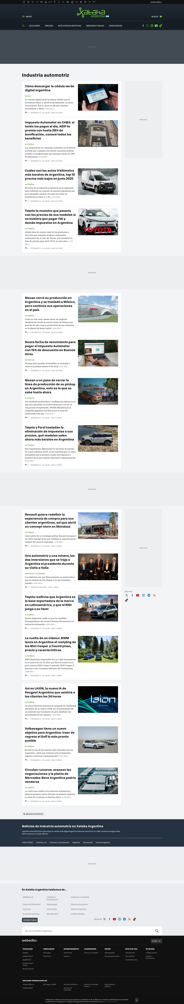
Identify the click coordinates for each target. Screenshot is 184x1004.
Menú (29, 16)
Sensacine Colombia (68, 989)
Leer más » (50, 108)
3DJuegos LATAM (49, 984)
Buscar (157, 931)
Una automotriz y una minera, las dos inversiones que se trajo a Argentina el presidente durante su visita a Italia (50, 561)
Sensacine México (71, 984)
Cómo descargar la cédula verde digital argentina (49, 88)
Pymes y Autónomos (150, 957)
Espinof (66, 956)
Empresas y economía (35, 574)
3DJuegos (47, 952)
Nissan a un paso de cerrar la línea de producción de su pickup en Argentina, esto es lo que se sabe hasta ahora (50, 386)
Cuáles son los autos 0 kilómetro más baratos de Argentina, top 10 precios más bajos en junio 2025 (50, 174)
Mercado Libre (53, 913)
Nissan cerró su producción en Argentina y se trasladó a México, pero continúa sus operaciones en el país (50, 303)
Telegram (149, 595)
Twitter (147, 25)
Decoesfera (129, 956)
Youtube (156, 25)
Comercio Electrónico (31, 904)
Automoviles (88, 842)
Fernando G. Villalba (40, 112)
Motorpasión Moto (112, 956)
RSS (154, 595)
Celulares (34, 25)
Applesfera (27, 959)
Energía (49, 25)
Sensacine (68, 952)
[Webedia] (29, 940)
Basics (28, 96)
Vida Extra (47, 956)
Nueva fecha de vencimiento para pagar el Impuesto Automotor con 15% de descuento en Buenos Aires (50, 347)
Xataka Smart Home (28, 964)
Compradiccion (131, 959)
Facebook (143, 25)
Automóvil (30, 144)
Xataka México (28, 984)
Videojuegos (115, 25)
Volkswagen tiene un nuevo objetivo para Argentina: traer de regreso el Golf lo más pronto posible (49, 734)
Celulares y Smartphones (59, 842)
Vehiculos (29, 360)
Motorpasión (110, 952)
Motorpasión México (110, 985)
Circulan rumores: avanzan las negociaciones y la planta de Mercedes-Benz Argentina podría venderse (50, 775)
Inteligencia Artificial (69, 25)
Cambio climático (78, 913)
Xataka (25, 952)
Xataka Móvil (28, 956)
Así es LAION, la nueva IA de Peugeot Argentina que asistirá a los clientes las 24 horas (50, 692)
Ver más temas (29, 920)
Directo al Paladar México (91, 985)
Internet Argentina (103, 842)
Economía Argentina (31, 913)
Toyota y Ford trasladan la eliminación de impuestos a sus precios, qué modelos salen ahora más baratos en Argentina (49, 433)
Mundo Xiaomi (28, 968)
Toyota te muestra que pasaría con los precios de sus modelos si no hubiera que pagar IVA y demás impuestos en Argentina (50, 216)
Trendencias (130, 952)
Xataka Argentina (92, 13)
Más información (110, 1001)
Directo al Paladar (91, 952)
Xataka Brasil (28, 988)
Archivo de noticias (34, 814)
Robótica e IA (41, 842)
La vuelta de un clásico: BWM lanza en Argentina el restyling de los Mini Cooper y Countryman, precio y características (50, 643)
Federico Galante (39, 587)
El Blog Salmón (151, 952)
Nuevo (154, 16)
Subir (154, 941)
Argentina (76, 842)
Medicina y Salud (95, 25)
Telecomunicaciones (79, 904)
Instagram (151, 25)
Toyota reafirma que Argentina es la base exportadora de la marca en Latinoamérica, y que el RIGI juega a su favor (50, 602)
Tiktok (160, 25)
